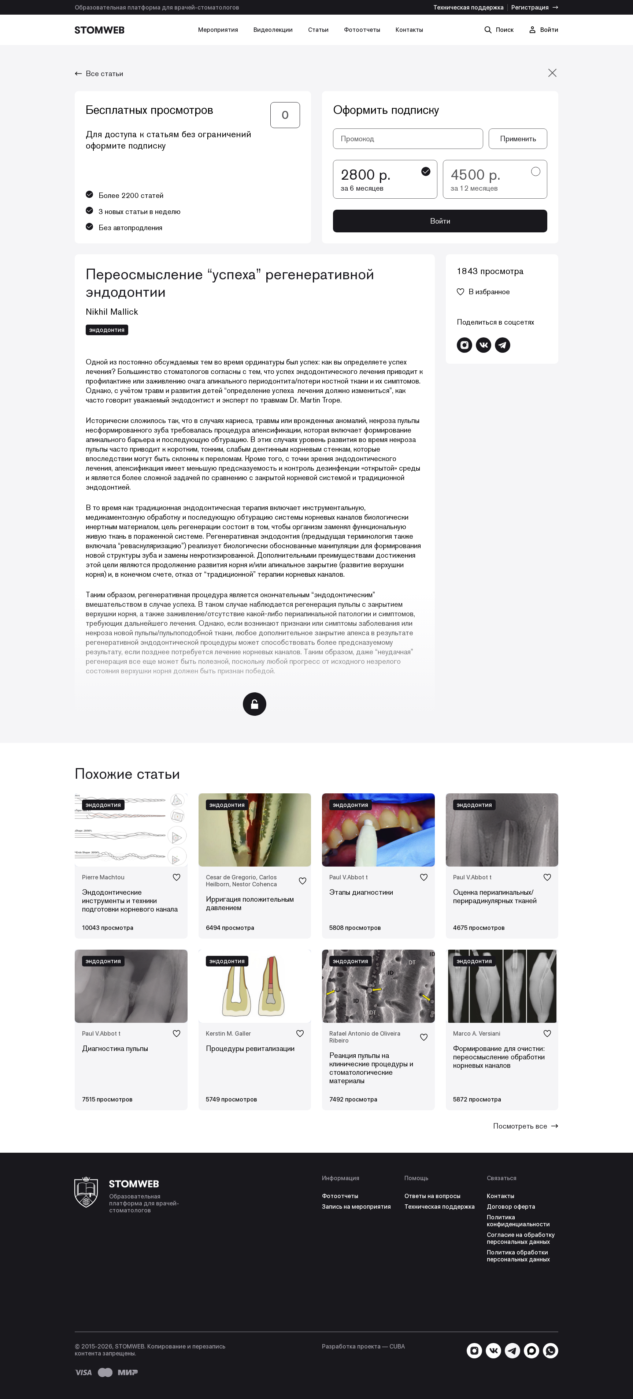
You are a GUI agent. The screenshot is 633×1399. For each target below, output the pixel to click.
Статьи (318, 29)
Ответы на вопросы (432, 1196)
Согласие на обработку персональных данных (521, 1238)
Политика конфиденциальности (518, 1221)
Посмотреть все (520, 1126)
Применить (518, 138)
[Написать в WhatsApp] (550, 1350)
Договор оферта (511, 1206)
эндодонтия (107, 329)
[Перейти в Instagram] (464, 345)
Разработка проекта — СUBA (363, 1346)
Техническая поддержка (468, 7)
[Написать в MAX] (531, 1350)
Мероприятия (218, 29)
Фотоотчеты (362, 29)
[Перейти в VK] (483, 345)
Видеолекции (273, 29)
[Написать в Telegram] (502, 345)
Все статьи (104, 73)
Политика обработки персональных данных (518, 1256)
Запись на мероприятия (356, 1206)
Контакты (409, 29)
